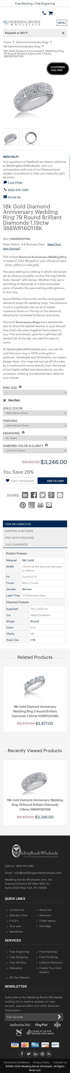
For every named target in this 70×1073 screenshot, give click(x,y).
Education (16, 968)
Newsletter (16, 931)
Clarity (10, 633)
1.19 (33, 640)
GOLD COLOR (12, 408)
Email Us (14, 197)
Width (10, 566)
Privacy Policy (41, 1062)
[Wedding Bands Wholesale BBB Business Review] (57, 1025)
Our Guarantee (16, 543)
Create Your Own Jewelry (50, 970)
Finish (10, 583)
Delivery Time (18, 915)
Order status (47, 920)
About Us (45, 910)
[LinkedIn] (35, 1055)
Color (9, 627)
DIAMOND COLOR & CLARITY (23, 446)
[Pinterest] (42, 1055)
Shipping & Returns (19, 530)
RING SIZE (10, 388)
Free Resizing (48, 951)
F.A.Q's (13, 920)
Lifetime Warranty (51, 962)
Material (11, 560)
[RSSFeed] (49, 1055)
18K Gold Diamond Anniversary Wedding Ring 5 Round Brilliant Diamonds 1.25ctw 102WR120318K (35, 711)
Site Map (45, 926)
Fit (8, 577)
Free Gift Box (17, 962)
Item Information (18, 523)
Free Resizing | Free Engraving (35, 3)
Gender (11, 589)
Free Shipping (18, 957)
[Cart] (50, 13)
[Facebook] (22, 1055)
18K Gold (28, 560)
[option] (35, 699)
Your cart (15, 926)
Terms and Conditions (16, 1062)
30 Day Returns (19, 977)
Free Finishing (48, 957)
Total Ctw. (12, 640)
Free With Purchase (19, 537)
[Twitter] (29, 1055)
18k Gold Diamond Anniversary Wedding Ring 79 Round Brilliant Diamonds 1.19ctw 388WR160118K (35, 804)
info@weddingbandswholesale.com (38, 873)
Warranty (45, 915)
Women (27, 589)
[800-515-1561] (44, 13)
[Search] (63, 33)
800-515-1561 (18, 190)
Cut (8, 615)
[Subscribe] (59, 1017)
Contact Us (16, 910)
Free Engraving (19, 951)
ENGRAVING (12, 433)
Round (35, 621)
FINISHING (10, 421)
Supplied (12, 609)
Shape (10, 621)
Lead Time (13, 595)
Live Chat (14, 182)
